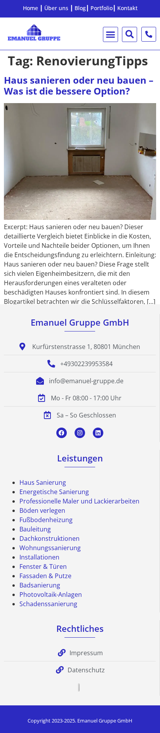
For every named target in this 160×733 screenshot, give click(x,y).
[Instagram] (80, 433)
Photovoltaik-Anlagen (50, 594)
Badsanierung (39, 585)
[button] (110, 34)
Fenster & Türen (43, 566)
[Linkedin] (98, 433)
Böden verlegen (42, 510)
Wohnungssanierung (50, 548)
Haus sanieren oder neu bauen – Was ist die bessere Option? (78, 86)
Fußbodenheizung (46, 520)
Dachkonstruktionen (49, 538)
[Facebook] (61, 433)
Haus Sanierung (42, 482)
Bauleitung (35, 529)
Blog (80, 8)
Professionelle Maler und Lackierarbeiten (79, 501)
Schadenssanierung (48, 604)
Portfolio (101, 8)
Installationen (39, 557)
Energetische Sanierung (54, 491)
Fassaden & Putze (45, 576)
